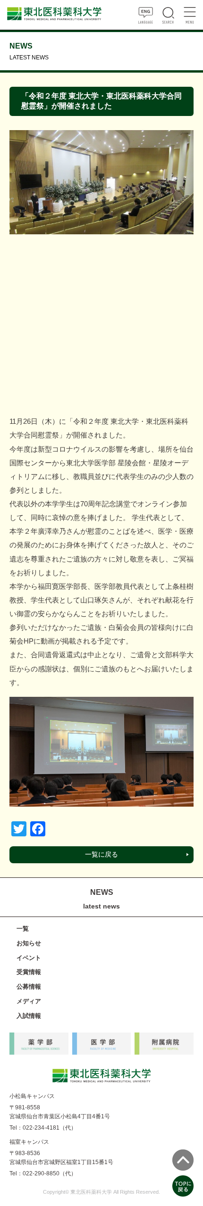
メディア (29, 1001)
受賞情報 (29, 971)
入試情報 (29, 1015)
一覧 (23, 928)
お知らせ (29, 943)
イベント (29, 957)
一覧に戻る (101, 854)
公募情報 (29, 986)
